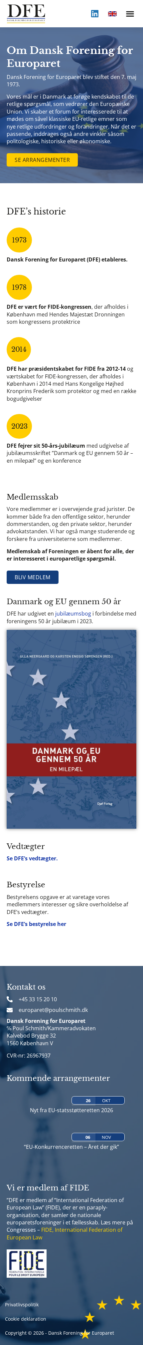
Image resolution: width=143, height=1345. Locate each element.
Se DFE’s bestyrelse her (36, 924)
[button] (129, 13)
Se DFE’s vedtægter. (32, 858)
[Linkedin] (94, 13)
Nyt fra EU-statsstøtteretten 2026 (71, 1110)
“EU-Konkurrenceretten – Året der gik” (71, 1146)
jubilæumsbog (73, 613)
